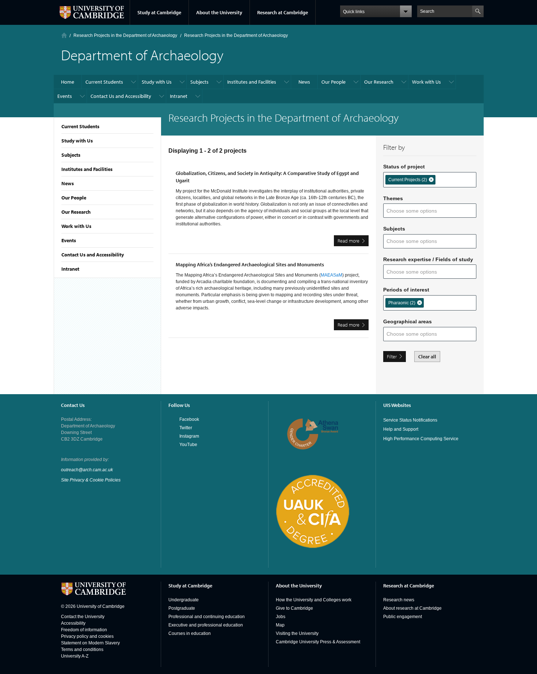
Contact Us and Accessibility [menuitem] (121, 96)
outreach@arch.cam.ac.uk (87, 469)
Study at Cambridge (159, 12)
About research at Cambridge (412, 608)
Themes (393, 198)
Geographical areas (407, 321)
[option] (410, 179)
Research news (398, 599)
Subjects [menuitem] (199, 82)
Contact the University (82, 616)
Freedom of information (84, 629)
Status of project (404, 167)
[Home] (64, 35)
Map (280, 625)
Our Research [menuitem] (378, 82)
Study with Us (77, 140)
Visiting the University (297, 633)
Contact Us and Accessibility (92, 254)
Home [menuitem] (67, 82)
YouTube (188, 444)
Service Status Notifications (410, 420)
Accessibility (73, 623)
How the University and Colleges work (313, 599)
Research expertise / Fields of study (428, 259)
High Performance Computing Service (420, 438)
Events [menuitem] (64, 96)
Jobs (280, 616)
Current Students (80, 126)
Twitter (185, 427)
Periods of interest (406, 290)
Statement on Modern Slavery (90, 643)
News (67, 183)
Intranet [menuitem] (178, 96)
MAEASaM (331, 275)
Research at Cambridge (282, 12)
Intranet (70, 269)
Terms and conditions (82, 649)
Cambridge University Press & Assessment (318, 641)
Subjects (70, 155)
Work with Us (76, 226)
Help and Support (400, 429)
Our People (73, 197)
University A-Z (74, 656)
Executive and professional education (205, 625)
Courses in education (189, 633)
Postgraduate (181, 608)
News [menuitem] (304, 82)
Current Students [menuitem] (104, 82)
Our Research (76, 212)
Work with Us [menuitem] (426, 82)
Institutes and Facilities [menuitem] (251, 82)
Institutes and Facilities (87, 169)
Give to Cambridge (294, 608)
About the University (219, 12)
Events (68, 240)
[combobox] (442, 179)
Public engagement (402, 616)
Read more (353, 241)
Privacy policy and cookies (87, 636)
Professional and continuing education (206, 616)
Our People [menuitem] (333, 82)
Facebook (189, 419)
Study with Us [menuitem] (157, 82)
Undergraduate (183, 599)
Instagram (189, 436)
